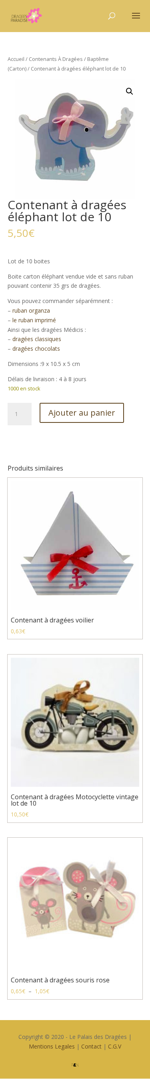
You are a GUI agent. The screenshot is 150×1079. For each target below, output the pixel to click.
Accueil (16, 59)
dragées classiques (36, 339)
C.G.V (114, 1046)
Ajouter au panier (81, 412)
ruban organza (31, 310)
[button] (129, 91)
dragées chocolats (36, 348)
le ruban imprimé (34, 320)
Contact (91, 1046)
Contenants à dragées (56, 59)
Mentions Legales (52, 1046)
